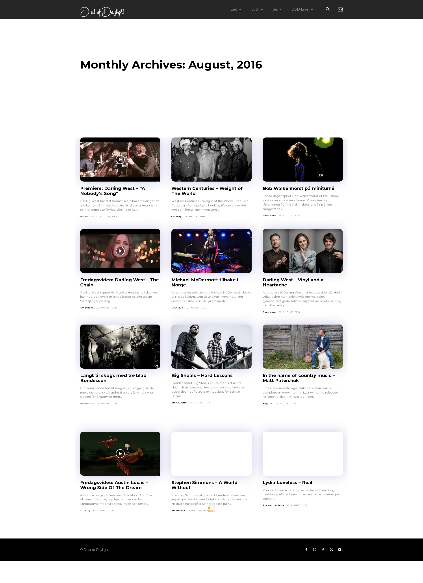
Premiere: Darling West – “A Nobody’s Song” (112, 191)
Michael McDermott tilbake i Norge (204, 282)
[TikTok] (323, 550)
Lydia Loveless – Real (287, 482)
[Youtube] (340, 550)
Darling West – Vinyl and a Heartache (293, 282)
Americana (87, 216)
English (268, 403)
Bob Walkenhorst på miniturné (298, 188)
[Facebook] (306, 550)
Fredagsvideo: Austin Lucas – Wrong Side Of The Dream (114, 485)
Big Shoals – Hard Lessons (202, 375)
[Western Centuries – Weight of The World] (211, 159)
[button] (328, 10)
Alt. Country (179, 402)
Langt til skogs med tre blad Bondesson (113, 378)
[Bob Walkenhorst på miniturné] (303, 159)
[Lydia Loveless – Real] (303, 454)
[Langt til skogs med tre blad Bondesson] (120, 347)
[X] (331, 550)
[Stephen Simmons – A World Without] (211, 454)
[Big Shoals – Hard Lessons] (211, 347)
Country (176, 216)
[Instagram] (315, 550)
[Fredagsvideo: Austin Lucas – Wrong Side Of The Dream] (120, 454)
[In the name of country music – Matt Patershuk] (303, 347)
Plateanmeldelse (273, 505)
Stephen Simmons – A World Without (204, 485)
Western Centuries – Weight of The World (207, 191)
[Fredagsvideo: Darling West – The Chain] (120, 251)
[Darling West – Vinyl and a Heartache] (303, 251)
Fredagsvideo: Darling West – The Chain (119, 282)
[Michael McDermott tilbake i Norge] (211, 251)
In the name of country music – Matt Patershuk (299, 378)
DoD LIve (177, 307)
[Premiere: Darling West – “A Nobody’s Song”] (120, 159)
